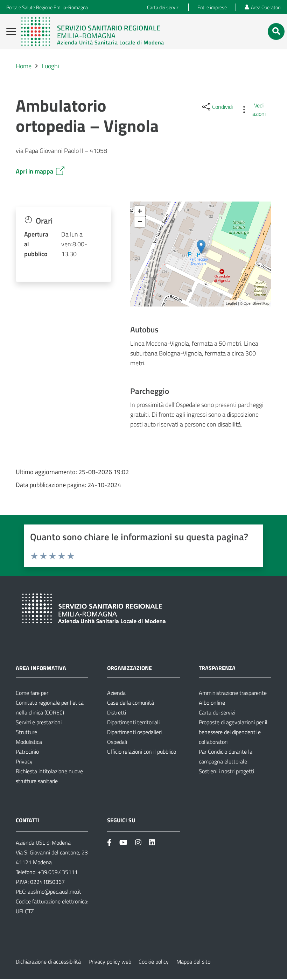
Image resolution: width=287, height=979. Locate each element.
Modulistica (29, 742)
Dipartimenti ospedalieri (134, 732)
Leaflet (231, 303)
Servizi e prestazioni (39, 722)
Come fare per (32, 693)
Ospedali (117, 742)
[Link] (92, 31)
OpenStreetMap (257, 303)
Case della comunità (130, 702)
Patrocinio (27, 751)
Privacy (24, 761)
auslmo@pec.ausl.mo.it (54, 891)
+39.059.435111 (57, 872)
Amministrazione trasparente (233, 693)
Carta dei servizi (217, 712)
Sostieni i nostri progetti (226, 771)
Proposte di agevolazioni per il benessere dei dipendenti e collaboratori (233, 732)
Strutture (26, 732)
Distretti (116, 712)
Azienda (116, 693)
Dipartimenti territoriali (133, 722)
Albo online (212, 702)
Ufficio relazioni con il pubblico (141, 751)
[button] (11, 31)
